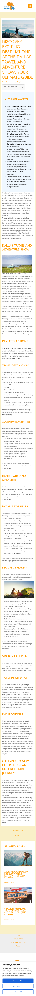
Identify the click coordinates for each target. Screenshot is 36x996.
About (18, 946)
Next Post (18, 836)
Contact (18, 949)
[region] (18, 978)
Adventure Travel (7, 82)
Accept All (18, 981)
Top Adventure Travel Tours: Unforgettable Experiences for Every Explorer (15, 912)
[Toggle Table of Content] (20, 87)
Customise (18, 986)
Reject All (18, 991)
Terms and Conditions (18, 942)
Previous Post (18, 830)
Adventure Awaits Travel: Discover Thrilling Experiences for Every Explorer (16, 875)
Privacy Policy (18, 939)
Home (18, 935)
